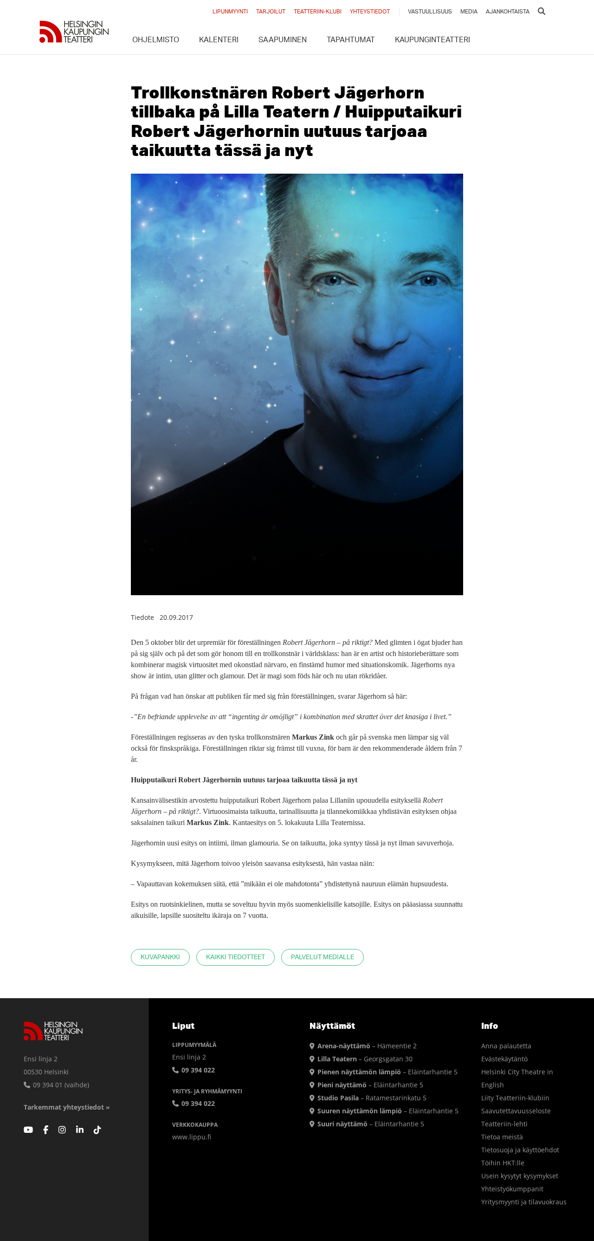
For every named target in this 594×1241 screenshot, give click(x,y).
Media (469, 12)
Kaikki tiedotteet (235, 957)
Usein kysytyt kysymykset (519, 1175)
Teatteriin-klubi (318, 12)
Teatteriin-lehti (504, 1123)
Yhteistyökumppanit (512, 1188)
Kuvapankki (160, 957)
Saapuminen (282, 40)
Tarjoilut (270, 12)
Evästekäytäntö (504, 1058)
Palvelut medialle (322, 957)
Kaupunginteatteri (432, 40)
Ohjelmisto (155, 40)
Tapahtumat (351, 40)
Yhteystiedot (370, 12)
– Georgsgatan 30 (365, 1058)
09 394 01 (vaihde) (60, 1084)
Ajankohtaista (507, 12)
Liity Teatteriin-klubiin (515, 1097)
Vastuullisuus (430, 12)
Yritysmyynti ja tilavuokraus (524, 1201)
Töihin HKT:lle (502, 1162)
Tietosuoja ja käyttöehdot (520, 1149)
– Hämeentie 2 (367, 1045)
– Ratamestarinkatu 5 (371, 1097)
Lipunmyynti (230, 12)
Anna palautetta (506, 1045)
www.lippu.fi (191, 1136)
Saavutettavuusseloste (516, 1110)
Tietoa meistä (502, 1136)
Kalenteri (219, 40)
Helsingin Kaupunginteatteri (74, 31)
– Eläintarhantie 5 (387, 1071)
